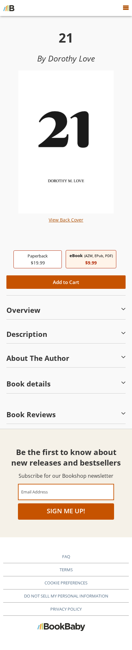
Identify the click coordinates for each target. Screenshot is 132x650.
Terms (66, 570)
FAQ (66, 556)
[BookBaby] (8, 8)
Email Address (34, 491)
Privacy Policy (66, 609)
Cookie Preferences (66, 583)
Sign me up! (66, 511)
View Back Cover (66, 220)
